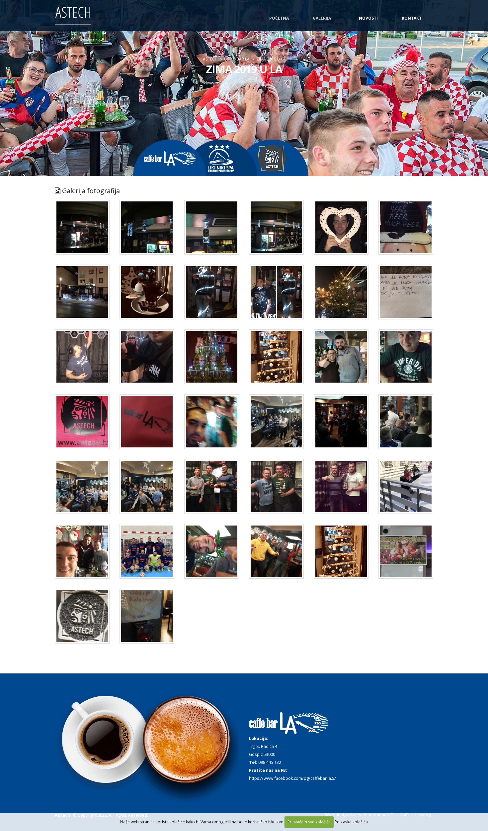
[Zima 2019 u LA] (82, 231)
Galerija (322, 18)
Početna (279, 18)
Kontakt (412, 18)
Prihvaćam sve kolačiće (309, 822)
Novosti (368, 18)
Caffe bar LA (237, 58)
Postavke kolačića (351, 822)
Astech (210, 58)
